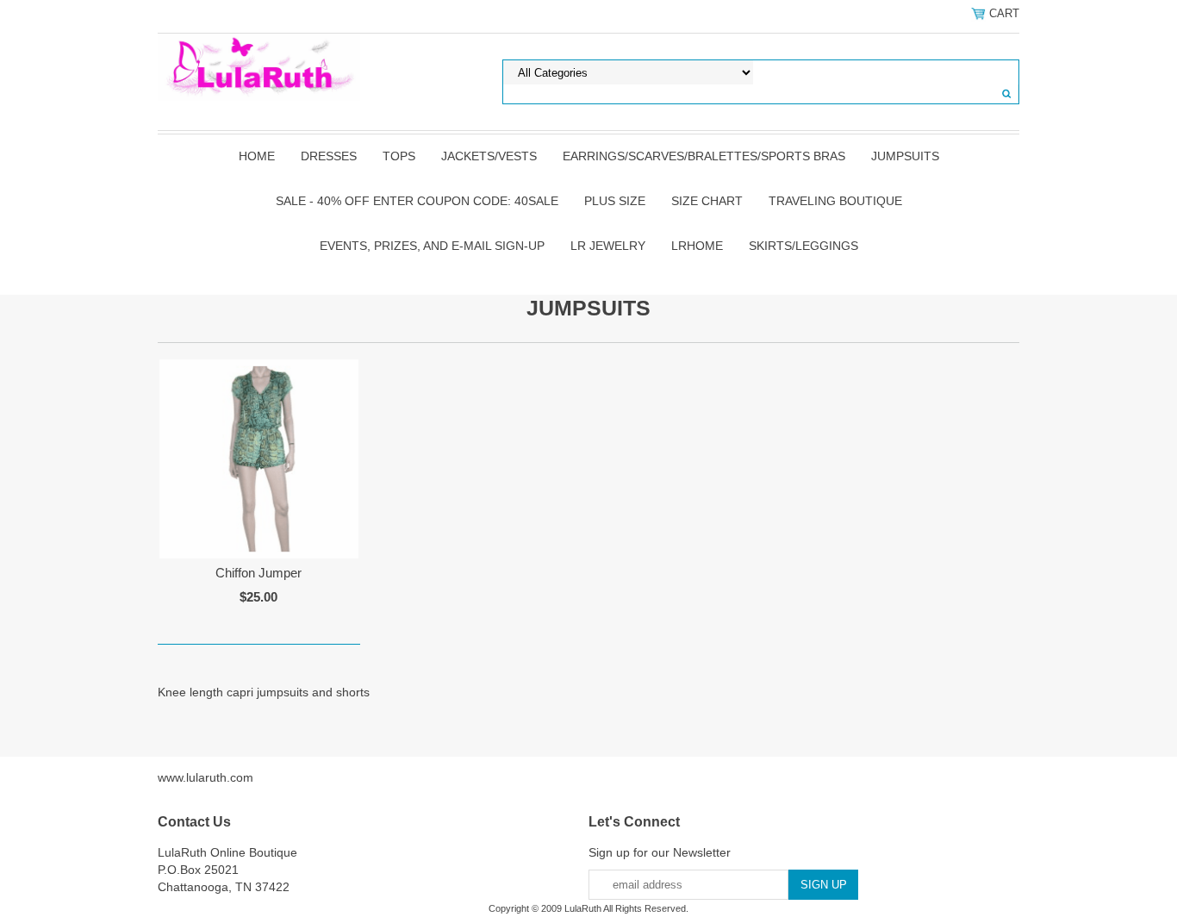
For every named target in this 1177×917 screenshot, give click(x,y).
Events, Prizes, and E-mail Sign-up (432, 246)
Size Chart (707, 201)
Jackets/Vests (489, 156)
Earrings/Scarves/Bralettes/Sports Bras (704, 156)
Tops (399, 156)
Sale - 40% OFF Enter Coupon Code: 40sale (417, 201)
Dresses (329, 156)
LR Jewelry (607, 246)
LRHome (697, 246)
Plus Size (614, 201)
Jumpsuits (905, 156)
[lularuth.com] (259, 66)
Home (257, 156)
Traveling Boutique (835, 201)
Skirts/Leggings (803, 246)
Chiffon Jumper (258, 572)
